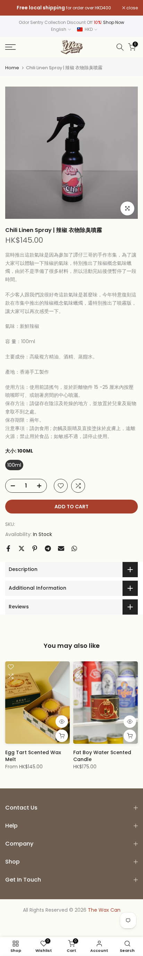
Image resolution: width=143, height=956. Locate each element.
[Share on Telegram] (48, 548)
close (131, 8)
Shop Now (113, 22)
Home (12, 67)
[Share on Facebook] (8, 548)
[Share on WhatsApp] (74, 548)
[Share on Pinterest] (35, 548)
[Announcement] (64, 8)
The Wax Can (104, 909)
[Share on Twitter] (21, 548)
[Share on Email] (61, 548)
